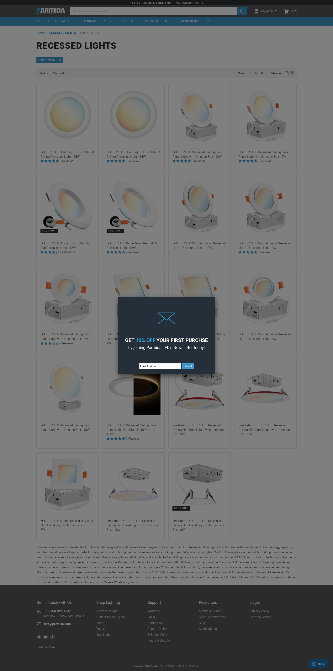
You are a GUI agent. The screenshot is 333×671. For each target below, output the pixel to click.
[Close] (214, 297)
